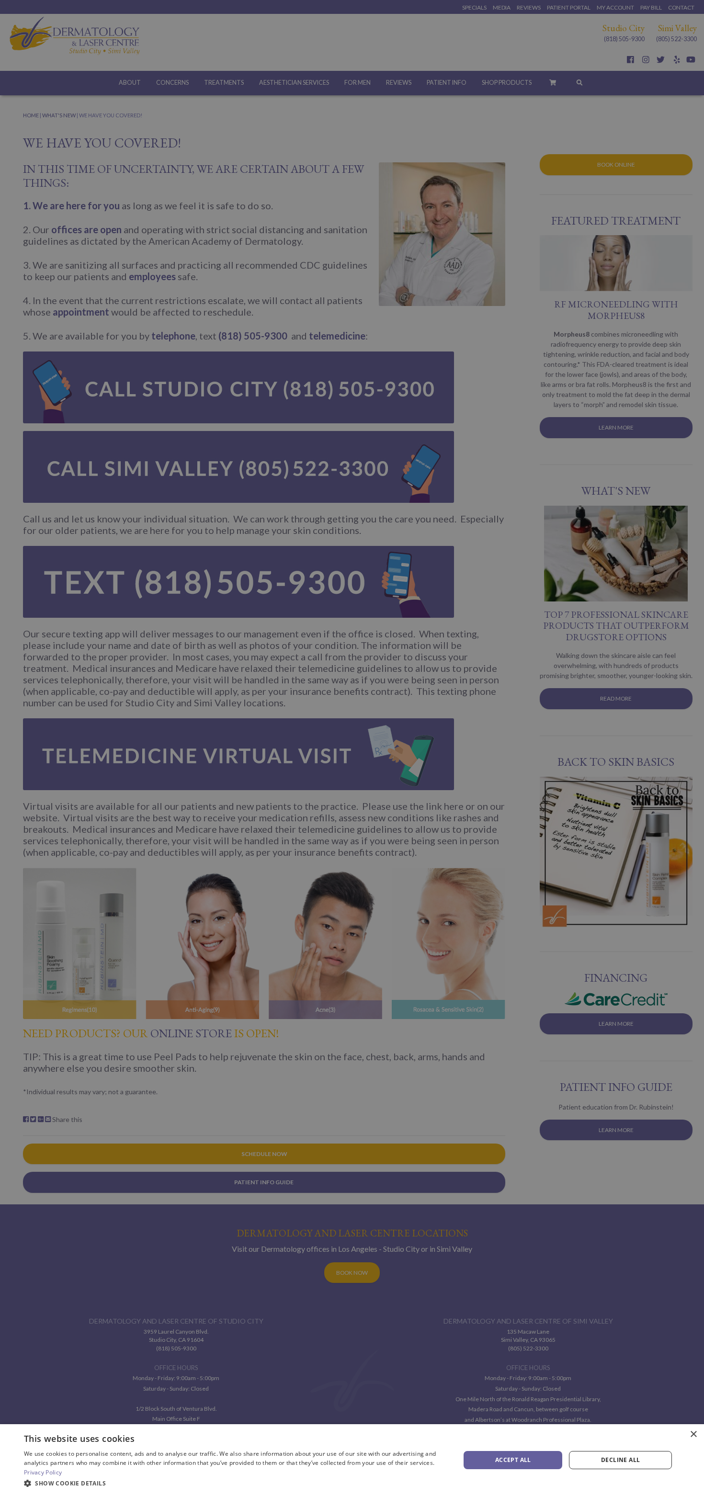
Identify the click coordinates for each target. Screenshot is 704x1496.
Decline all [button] (620, 1460)
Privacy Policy (43, 1472)
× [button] (693, 1434)
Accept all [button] (513, 1460)
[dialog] (352, 1460)
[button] (235, 1483)
